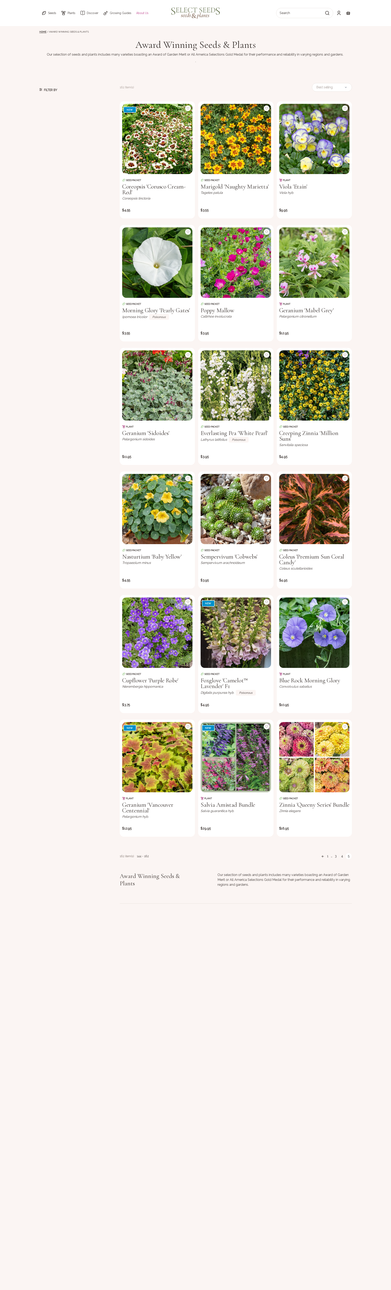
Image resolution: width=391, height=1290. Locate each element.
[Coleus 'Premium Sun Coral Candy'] (314, 509)
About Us (142, 13)
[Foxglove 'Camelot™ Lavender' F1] (235, 632)
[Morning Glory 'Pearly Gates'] (157, 262)
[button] (49, 13)
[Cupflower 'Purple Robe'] (157, 632)
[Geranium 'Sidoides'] (157, 385)
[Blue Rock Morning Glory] (314, 632)
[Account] (338, 13)
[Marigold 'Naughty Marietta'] (235, 138)
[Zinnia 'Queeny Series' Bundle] (314, 757)
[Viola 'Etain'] (314, 138)
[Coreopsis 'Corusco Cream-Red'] (157, 138)
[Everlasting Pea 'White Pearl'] (235, 385)
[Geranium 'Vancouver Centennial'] (157, 757)
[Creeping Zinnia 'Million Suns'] (314, 385)
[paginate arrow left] (322, 856)
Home (42, 31)
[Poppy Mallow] (235, 262)
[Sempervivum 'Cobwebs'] (235, 509)
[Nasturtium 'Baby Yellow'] (157, 509)
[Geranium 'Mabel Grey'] (314, 262)
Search (285, 13)
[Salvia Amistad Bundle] (235, 757)
